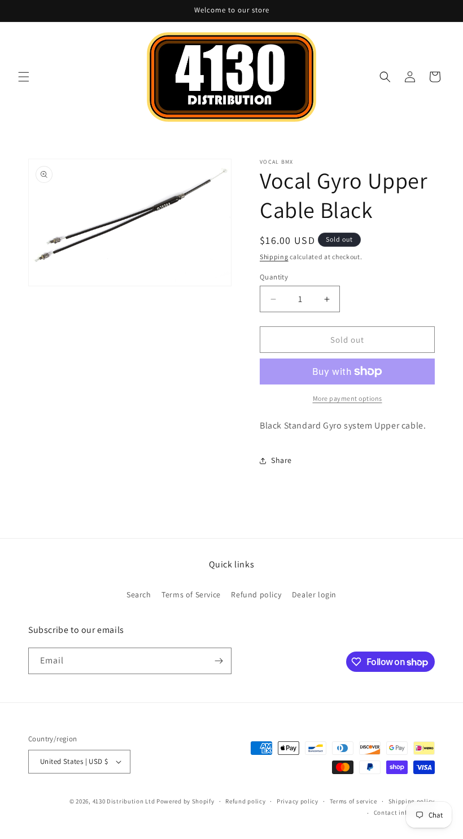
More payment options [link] (347, 398)
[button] (23, 76)
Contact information (404, 812)
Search (138, 594)
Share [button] (281, 460)
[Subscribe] (218, 661)
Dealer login (314, 594)
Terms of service (353, 801)
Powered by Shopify (185, 801)
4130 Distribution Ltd (124, 801)
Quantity (274, 277)
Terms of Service (191, 594)
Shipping (274, 256)
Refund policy (256, 594)
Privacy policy (297, 801)
